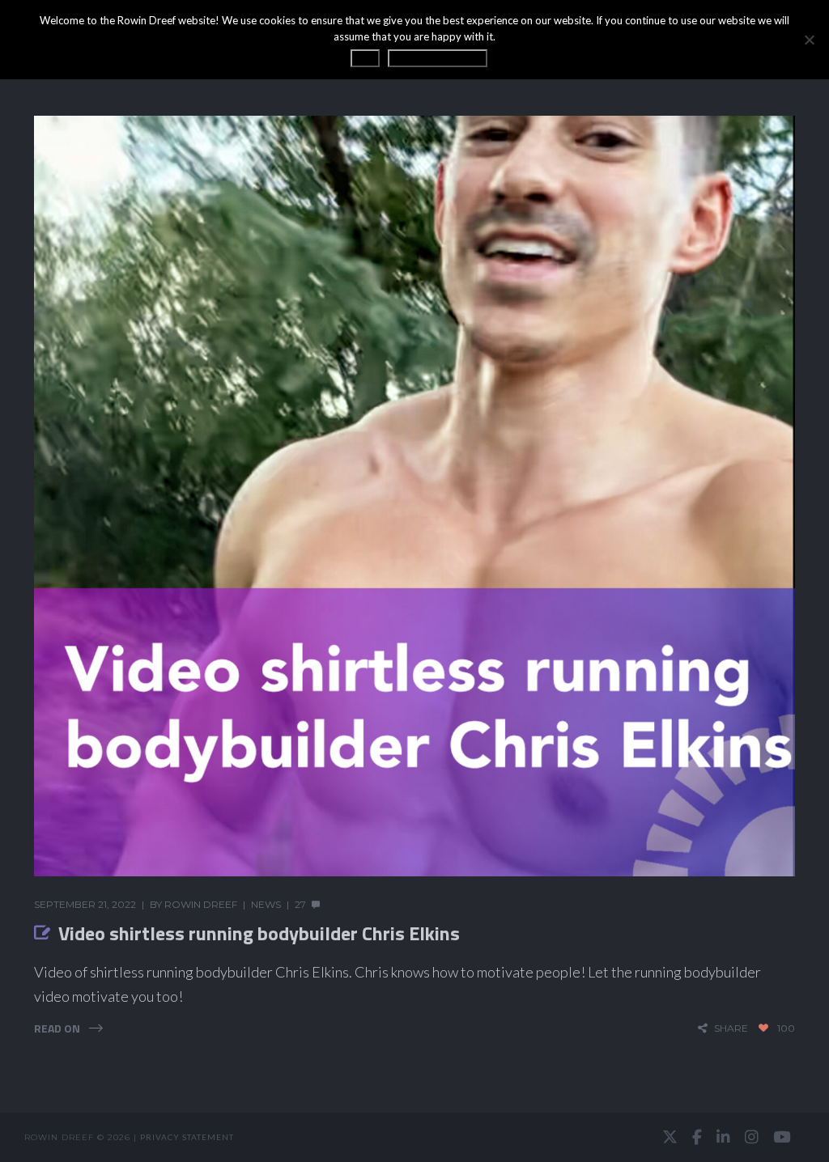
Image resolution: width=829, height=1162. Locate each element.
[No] (809, 40)
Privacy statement (187, 1137)
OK (365, 58)
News (266, 904)
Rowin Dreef (200, 904)
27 (300, 904)
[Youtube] (781, 1137)
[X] (670, 1137)
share (731, 1028)
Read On (57, 1028)
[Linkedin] (723, 1137)
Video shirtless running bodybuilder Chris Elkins (259, 933)
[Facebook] (697, 1137)
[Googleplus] (414, 1137)
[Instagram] (752, 1137)
